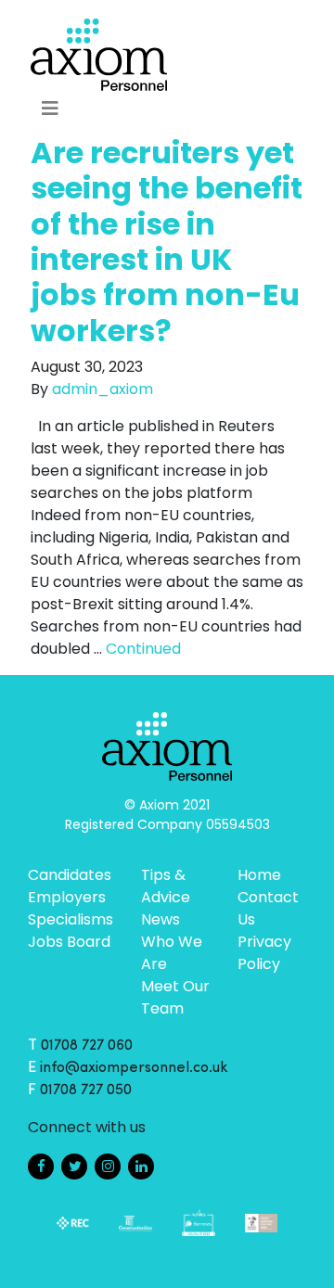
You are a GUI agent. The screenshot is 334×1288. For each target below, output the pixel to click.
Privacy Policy (264, 953)
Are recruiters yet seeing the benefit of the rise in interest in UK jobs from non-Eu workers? (166, 241)
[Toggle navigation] (50, 108)
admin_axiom (102, 389)
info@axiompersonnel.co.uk (134, 1068)
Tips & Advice (165, 886)
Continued (143, 648)
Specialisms (70, 919)
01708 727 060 (87, 1046)
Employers (67, 897)
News (160, 919)
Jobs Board (69, 941)
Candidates (69, 875)
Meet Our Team (175, 997)
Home (259, 875)
